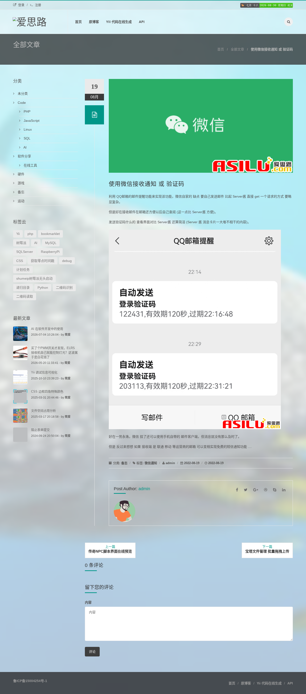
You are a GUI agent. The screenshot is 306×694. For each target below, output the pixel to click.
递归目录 (23, 287)
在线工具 (30, 165)
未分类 (22, 93)
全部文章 (237, 49)
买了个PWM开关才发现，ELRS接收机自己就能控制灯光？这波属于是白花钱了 (54, 352)
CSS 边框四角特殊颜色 (47, 391)
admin (170, 463)
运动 (20, 201)
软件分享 (24, 156)
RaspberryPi (50, 252)
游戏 (20, 183)
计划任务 (23, 270)
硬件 (20, 174)
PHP (26, 111)
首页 (78, 21)
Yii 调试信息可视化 (44, 372)
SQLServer (24, 252)
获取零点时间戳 (42, 261)
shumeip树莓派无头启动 (34, 278)
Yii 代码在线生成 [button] (269, 683)
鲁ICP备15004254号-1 (30, 681)
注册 (38, 5)
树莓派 (21, 243)
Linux (27, 129)
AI (25, 147)
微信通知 (151, 463)
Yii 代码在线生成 (119, 21)
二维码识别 (64, 287)
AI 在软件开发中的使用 (47, 329)
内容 (88, 602)
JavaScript (31, 120)
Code (21, 103)
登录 (21, 5)
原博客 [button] (246, 683)
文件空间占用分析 (43, 410)
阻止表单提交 (40, 430)
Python (43, 287)
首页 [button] (232, 683)
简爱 (68, 334)
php (30, 234)
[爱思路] (40, 22)
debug (67, 261)
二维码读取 (24, 296)
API (142, 21)
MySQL (50, 243)
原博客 (94, 21)
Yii (18, 234)
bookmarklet (50, 234)
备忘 (124, 463)
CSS (19, 261)
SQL (26, 138)
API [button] (290, 683)
